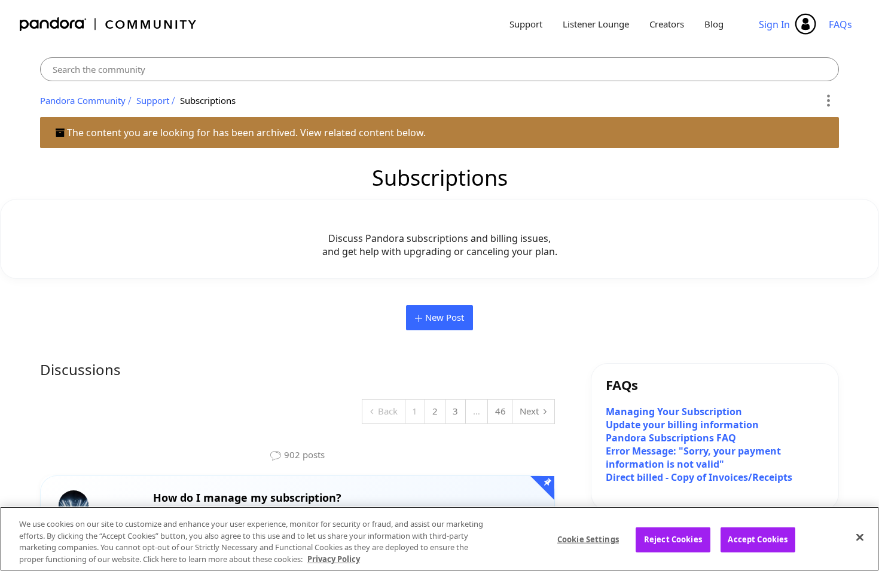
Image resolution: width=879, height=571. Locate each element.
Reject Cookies (673, 539)
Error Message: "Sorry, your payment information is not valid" (693, 457)
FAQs (840, 24)
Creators (666, 24)
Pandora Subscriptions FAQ (671, 437)
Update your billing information (682, 424)
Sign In (774, 24)
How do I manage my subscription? (247, 498)
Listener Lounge (596, 24)
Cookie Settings (588, 539)
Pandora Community (108, 24)
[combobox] (440, 69)
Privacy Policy (333, 558)
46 (500, 411)
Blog (714, 24)
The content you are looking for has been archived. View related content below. (245, 132)
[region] (439, 538)
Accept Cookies (758, 539)
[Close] (860, 537)
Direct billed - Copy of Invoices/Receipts (699, 477)
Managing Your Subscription (674, 411)
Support (525, 24)
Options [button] (828, 101)
